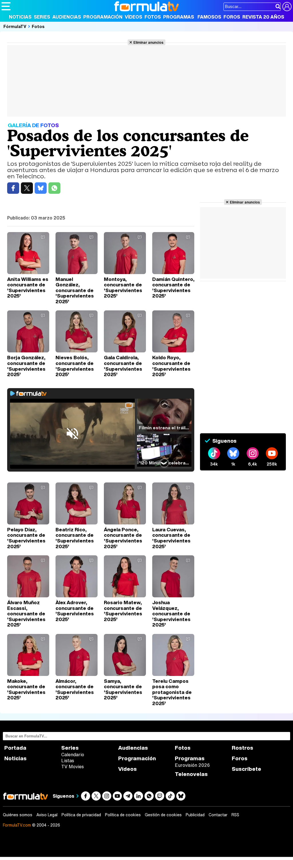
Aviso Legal (47, 815)
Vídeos (133, 16)
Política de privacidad (81, 815)
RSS (235, 815)
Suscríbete (246, 769)
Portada (15, 748)
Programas (178, 16)
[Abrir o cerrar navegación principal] (6, 6)
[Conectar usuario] (287, 6)
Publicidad (195, 815)
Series (42, 16)
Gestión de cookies (163, 815)
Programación (102, 16)
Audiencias (66, 16)
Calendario (72, 754)
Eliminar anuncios (148, 42)
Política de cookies (123, 815)
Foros (231, 16)
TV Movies (72, 766)
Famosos (209, 16)
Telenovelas (191, 774)
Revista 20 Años (263, 16)
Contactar (218, 815)
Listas (67, 760)
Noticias (20, 16)
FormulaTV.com (17, 825)
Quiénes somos (17, 815)
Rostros (242, 748)
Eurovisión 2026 (192, 765)
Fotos (152, 16)
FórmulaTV (14, 26)
